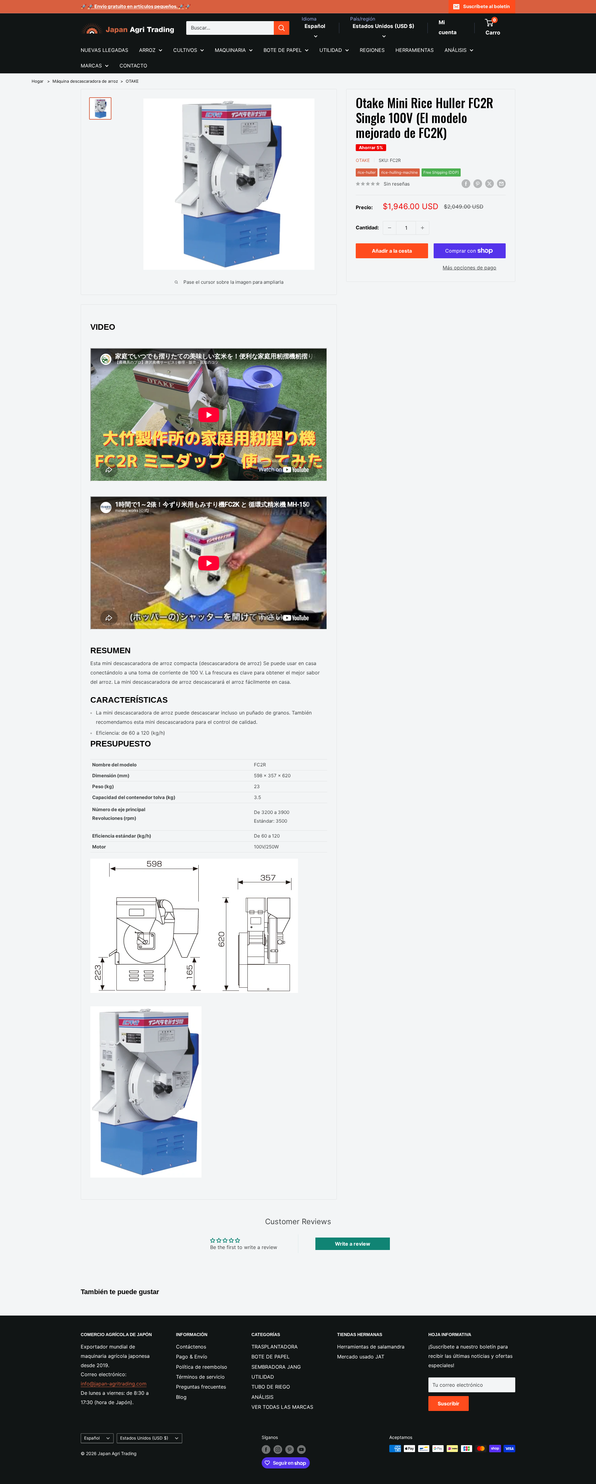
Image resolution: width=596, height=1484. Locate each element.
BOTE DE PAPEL (283, 50)
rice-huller (367, 172)
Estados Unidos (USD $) (144, 1438)
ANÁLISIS (456, 50)
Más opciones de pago (469, 267)
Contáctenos (191, 1347)
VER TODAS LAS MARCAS (282, 1407)
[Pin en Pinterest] (477, 183)
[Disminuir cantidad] (389, 227)
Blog (181, 1397)
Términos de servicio (200, 1377)
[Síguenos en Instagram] (277, 1449)
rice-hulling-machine (399, 172)
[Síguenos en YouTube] (301, 1449)
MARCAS (91, 65)
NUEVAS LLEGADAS (104, 50)
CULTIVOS (185, 50)
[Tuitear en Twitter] (489, 183)
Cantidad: (367, 227)
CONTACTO (133, 65)
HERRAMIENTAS (414, 50)
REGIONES (372, 50)
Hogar (37, 81)
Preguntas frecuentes (201, 1387)
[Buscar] (281, 28)
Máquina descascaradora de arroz (85, 81)
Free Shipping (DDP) (441, 172)
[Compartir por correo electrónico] (501, 183)
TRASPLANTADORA (274, 1347)
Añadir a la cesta (392, 251)
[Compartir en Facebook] (466, 183)
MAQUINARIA (230, 50)
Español (92, 1438)
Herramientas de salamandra (370, 1347)
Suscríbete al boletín (486, 6)
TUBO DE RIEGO (270, 1387)
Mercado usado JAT (360, 1356)
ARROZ (147, 50)
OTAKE (132, 81)
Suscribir (448, 1403)
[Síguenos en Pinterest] (289, 1449)
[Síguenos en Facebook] (266, 1449)
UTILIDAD (330, 50)
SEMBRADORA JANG (276, 1367)
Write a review (352, 1244)
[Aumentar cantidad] (422, 227)
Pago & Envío (191, 1356)
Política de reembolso (201, 1367)
